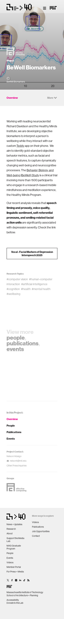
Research (11, 528)
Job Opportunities (41, 531)
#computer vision (17, 279)
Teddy (20, 146)
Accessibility (13, 599)
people (16, 337)
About (9, 533)
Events (11, 438)
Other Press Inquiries (17, 465)
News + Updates (14, 524)
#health (26, 289)
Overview (12, 419)
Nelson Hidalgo (14, 456)
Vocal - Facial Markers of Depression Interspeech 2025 (32, 253)
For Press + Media (15, 571)
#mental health (41, 289)
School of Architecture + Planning (22, 595)
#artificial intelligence (34, 284)
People (11, 425)
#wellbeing (13, 294)
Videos (10, 562)
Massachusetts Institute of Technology (25, 592)
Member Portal (14, 567)
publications (23, 343)
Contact (36, 535)
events (15, 348)
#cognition (13, 289)
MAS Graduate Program (14, 547)
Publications (14, 432)
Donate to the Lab (15, 602)
